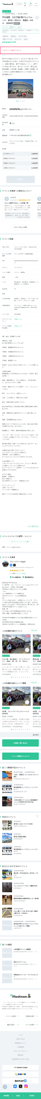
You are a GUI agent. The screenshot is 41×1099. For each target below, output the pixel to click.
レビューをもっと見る (20, 227)
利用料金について (20, 1043)
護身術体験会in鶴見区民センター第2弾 (26, 898)
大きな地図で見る (33, 526)
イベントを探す (11, 1016)
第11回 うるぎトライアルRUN (23, 824)
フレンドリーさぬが (18, 562)
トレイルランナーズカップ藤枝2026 (25, 886)
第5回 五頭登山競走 (20, 836)
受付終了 (32, 1095)
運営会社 (20, 1055)
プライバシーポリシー (20, 1051)
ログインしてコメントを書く (20, 541)
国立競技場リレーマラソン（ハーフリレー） (26, 788)
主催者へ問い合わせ (20, 743)
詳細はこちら (18, 319)
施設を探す (11, 1025)
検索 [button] (25, 5)
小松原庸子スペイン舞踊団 (22, 949)
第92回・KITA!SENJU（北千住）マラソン (26, 874)
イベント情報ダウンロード (20, 756)
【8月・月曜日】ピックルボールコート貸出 (26, 775)
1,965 (19, 573)
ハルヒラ (13, 197)
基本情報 (6, 1095)
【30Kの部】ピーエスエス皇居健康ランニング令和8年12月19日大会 (26, 801)
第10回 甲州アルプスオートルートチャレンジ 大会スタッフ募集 (26, 925)
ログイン (31, 5)
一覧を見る (33, 630)
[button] (18, 101)
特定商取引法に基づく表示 (20, 1059)
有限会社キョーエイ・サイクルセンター (26, 975)
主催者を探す (30, 1016)
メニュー (36, 5)
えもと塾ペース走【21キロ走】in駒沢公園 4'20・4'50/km (26, 912)
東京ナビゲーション (20, 962)
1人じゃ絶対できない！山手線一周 (16, 203)
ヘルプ (20, 1035)
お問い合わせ (20, 1039)
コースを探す (30, 1025)
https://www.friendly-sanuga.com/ (21, 567)
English (19, 4)
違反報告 (36, 735)
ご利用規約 (20, 1047)
